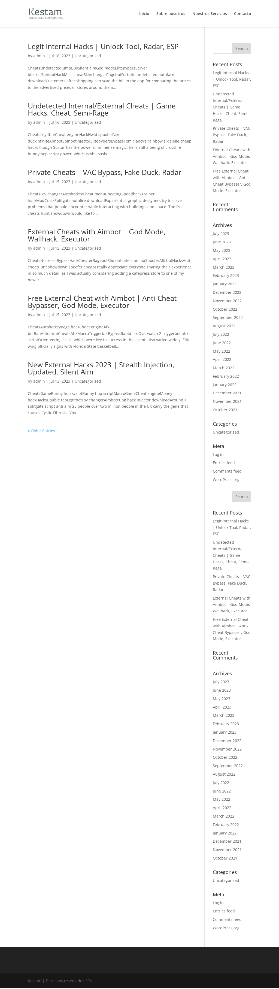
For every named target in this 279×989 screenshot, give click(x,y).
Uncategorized (88, 55)
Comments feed (227, 471)
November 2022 (227, 300)
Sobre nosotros (170, 14)
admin (39, 55)
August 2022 (224, 325)
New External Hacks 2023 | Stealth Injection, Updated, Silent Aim (101, 368)
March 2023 (223, 267)
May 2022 (221, 351)
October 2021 (225, 409)
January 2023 (224, 283)
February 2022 (226, 376)
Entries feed (224, 462)
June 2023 (222, 241)
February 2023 (226, 275)
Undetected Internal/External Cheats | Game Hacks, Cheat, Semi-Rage (102, 109)
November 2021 (227, 401)
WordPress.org (226, 479)
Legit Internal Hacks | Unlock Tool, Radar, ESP (103, 46)
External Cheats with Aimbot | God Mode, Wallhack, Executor (97, 235)
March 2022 (223, 367)
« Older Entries (41, 430)
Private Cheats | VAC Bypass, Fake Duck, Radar (104, 172)
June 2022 (222, 342)
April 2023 (222, 258)
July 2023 (221, 233)
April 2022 (222, 359)
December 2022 (227, 292)
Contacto (242, 14)
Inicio (144, 14)
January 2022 (224, 384)
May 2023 (221, 250)
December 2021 (227, 392)
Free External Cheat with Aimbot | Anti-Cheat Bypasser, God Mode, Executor (102, 301)
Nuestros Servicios (209, 14)
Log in (218, 454)
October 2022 (225, 309)
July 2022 (221, 334)
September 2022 (228, 317)
